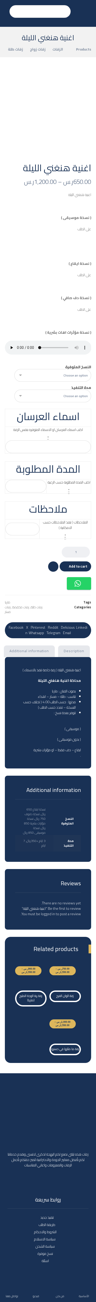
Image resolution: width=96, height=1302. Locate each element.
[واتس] (48, 1179)
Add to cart (78, 566)
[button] (79, 583)
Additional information (29, 651)
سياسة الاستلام (45, 1239)
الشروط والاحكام (45, 1232)
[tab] (74, 651)
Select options (68, 976)
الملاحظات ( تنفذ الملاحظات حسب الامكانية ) (65, 525)
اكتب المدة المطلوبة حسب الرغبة (69, 482)
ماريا (7, 602)
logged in (48, 914)
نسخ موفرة (45, 1253)
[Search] (16, 11)
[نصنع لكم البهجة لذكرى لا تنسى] (84, 13)
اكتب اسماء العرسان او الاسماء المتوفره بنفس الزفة (48, 429)
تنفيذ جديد (47, 1217)
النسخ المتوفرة (78, 367)
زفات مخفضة (20, 607)
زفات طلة (36, 607)
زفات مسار (8, 609)
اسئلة (45, 1260)
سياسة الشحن (45, 1246)
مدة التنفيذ (81, 387)
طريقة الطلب (47, 1224)
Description (74, 651)
